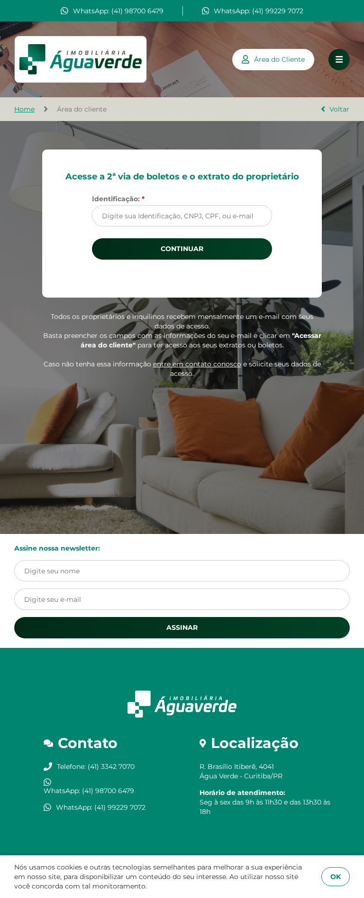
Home (24, 109)
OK (335, 876)
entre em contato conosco (197, 364)
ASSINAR (182, 627)
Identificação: (118, 199)
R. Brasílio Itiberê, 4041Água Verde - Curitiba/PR (241, 771)
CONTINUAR (182, 248)
